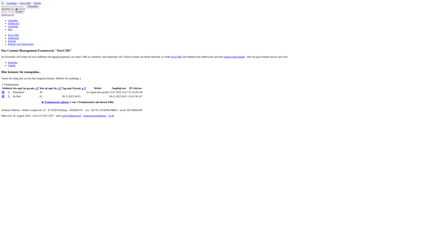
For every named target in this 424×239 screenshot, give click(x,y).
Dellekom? (13, 23)
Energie (12, 41)
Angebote (12, 3)
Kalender (13, 62)
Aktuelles (13, 20)
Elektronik (13, 38)
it (24, 9)
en (12, 9)
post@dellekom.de (71, 115)
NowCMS (25, 3)
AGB (111, 115)
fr (21, 9)
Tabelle (37, 3)
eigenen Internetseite (234, 56)
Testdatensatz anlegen (55, 102)
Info (10, 29)
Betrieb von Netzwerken (21, 44)
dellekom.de (7, 14)
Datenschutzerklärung (94, 115)
